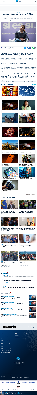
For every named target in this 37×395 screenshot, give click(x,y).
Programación (17, 337)
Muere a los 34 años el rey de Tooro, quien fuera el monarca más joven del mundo (18, 287)
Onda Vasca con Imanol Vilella (6, 348)
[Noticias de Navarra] (32, 382)
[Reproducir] (30, 298)
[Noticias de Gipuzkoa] (10, 382)
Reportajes (17, 335)
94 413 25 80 (19, 363)
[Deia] (3, 382)
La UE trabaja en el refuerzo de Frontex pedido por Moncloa (26, 263)
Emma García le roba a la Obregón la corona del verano (13, 283)
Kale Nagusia (3, 338)
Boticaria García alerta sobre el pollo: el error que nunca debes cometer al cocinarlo (18, 276)
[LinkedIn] (28, 48)
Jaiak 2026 (12, 3)
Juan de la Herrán (28, 334)
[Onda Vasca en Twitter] (21, 327)
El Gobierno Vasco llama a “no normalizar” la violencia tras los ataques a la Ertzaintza (26, 212)
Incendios (8, 3)
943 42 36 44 (19, 366)
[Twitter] (25, 48)
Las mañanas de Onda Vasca (6, 334)
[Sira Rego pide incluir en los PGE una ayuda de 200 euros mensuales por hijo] (27, 221)
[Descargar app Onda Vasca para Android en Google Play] (6, 326)
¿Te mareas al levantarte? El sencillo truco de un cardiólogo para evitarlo (17, 280)
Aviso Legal (15, 375)
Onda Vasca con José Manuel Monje (6, 341)
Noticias (16, 333)
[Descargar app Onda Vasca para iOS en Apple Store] (13, 326)
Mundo (4, 286)
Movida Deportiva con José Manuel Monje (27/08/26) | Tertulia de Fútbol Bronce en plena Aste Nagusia (13, 298)
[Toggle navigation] (1, 1)
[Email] (35, 48)
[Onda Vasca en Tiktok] (34, 327)
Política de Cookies (30, 375)
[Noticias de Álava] (24, 382)
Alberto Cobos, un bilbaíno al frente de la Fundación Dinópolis (12, 309)
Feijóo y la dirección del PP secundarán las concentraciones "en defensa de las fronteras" (27, 247)
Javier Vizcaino (27, 336)
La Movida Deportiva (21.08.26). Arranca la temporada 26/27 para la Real (14, 316)
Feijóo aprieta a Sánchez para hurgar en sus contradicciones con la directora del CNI (9, 229)
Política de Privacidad (22, 375)
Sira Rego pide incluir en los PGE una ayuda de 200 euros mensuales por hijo (27, 229)
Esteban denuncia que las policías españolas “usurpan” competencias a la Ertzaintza (9, 247)
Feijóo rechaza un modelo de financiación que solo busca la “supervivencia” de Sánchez (8, 212)
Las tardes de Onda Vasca (5, 336)
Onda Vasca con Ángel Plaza (6, 350)
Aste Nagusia (3, 3)
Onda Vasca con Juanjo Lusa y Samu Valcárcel (6, 344)
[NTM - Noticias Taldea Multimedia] (18, 382)
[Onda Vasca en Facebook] (24, 327)
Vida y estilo (5, 275)
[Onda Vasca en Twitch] (31, 327)
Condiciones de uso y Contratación (17, 377)
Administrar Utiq (26, 377)
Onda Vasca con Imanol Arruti (6, 346)
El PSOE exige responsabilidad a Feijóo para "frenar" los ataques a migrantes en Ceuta (8, 264)
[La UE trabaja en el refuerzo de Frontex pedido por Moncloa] (27, 256)
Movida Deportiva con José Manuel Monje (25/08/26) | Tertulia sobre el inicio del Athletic (14, 304)
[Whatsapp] (33, 48)
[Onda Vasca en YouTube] (26, 327)
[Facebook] (30, 48)
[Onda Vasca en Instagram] (29, 327)
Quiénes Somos (10, 375)
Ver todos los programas (5, 352)
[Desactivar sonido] (32, 393)
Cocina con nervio (28, 338)
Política (2, 210)
